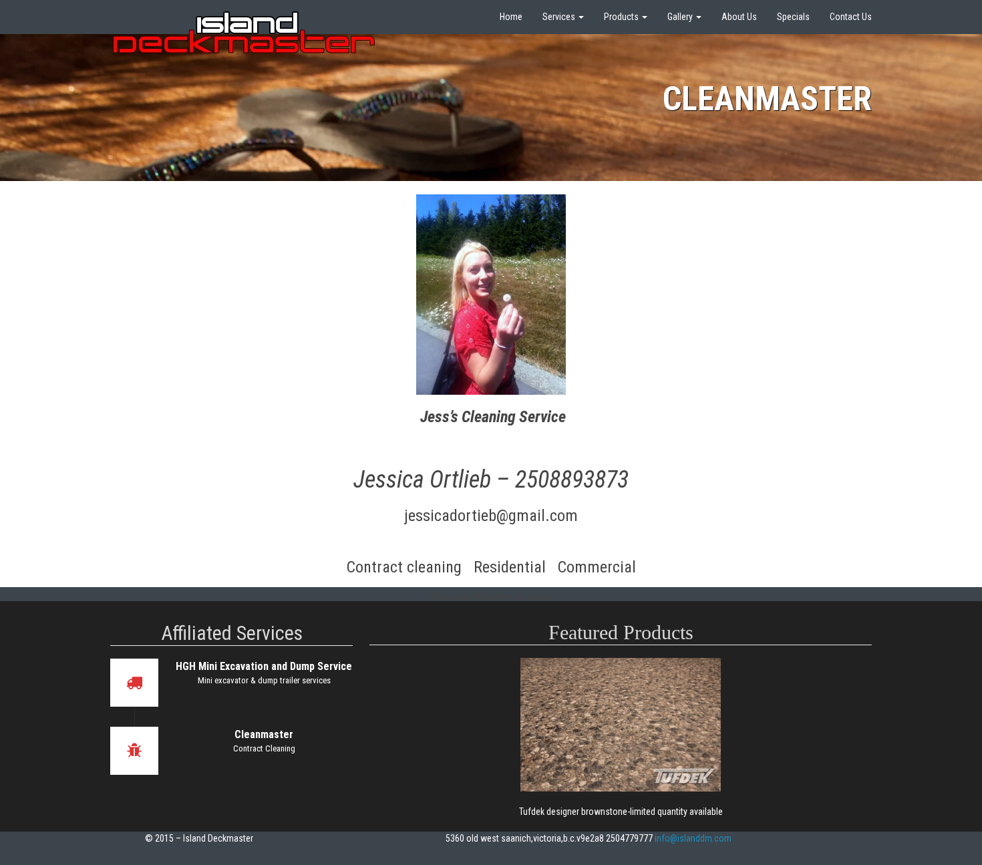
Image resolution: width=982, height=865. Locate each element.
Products (622, 16)
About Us (739, 16)
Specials (793, 16)
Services (559, 16)
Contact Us (851, 16)
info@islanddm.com (693, 838)
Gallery (681, 16)
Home (511, 16)
